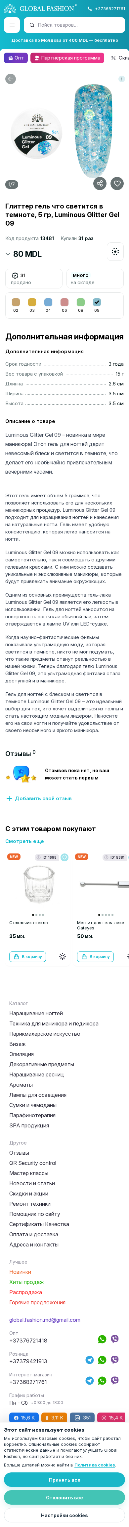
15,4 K (116, 1418)
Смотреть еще (24, 841)
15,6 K (28, 1418)
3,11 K (57, 1418)
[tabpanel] (64, 783)
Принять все (64, 1480)
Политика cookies (94, 1464)
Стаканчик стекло (28, 922)
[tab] (20, 754)
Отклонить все (64, 1497)
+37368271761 (110, 8)
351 (87, 1418)
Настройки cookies (64, 1515)
